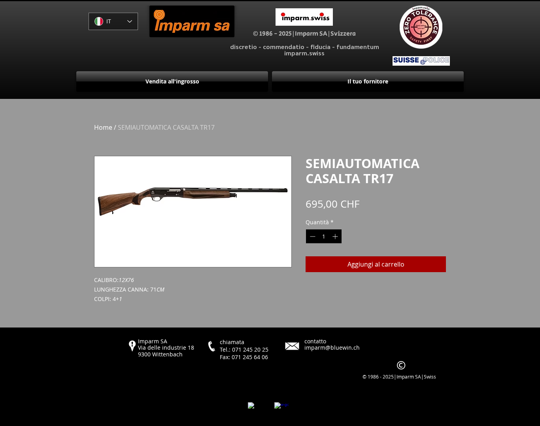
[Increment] (336, 236)
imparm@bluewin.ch (332, 347)
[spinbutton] (324, 236)
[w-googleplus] (281, 409)
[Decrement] (312, 236)
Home (103, 127)
